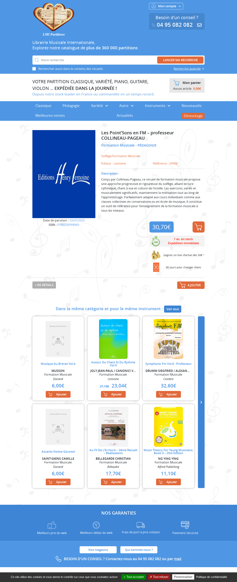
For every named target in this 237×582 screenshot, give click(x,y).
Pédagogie (71, 105)
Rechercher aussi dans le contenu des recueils (70, 69)
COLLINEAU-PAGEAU (123, 138)
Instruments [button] (155, 105)
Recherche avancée (187, 69)
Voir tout (172, 309)
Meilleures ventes (50, 115)
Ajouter (199, 227)
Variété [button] (97, 105)
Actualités (125, 115)
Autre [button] (124, 105)
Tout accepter (135, 576)
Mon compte (167, 6)
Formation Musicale (118, 145)
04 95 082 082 (174, 24)
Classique (43, 105)
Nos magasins (98, 550)
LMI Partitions (54, 34)
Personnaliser (183, 576)
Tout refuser (160, 576)
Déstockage (193, 115)
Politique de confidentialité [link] (211, 576)
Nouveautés (192, 105)
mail (177, 558)
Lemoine (120, 163)
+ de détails (44, 285)
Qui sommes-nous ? (139, 550)
